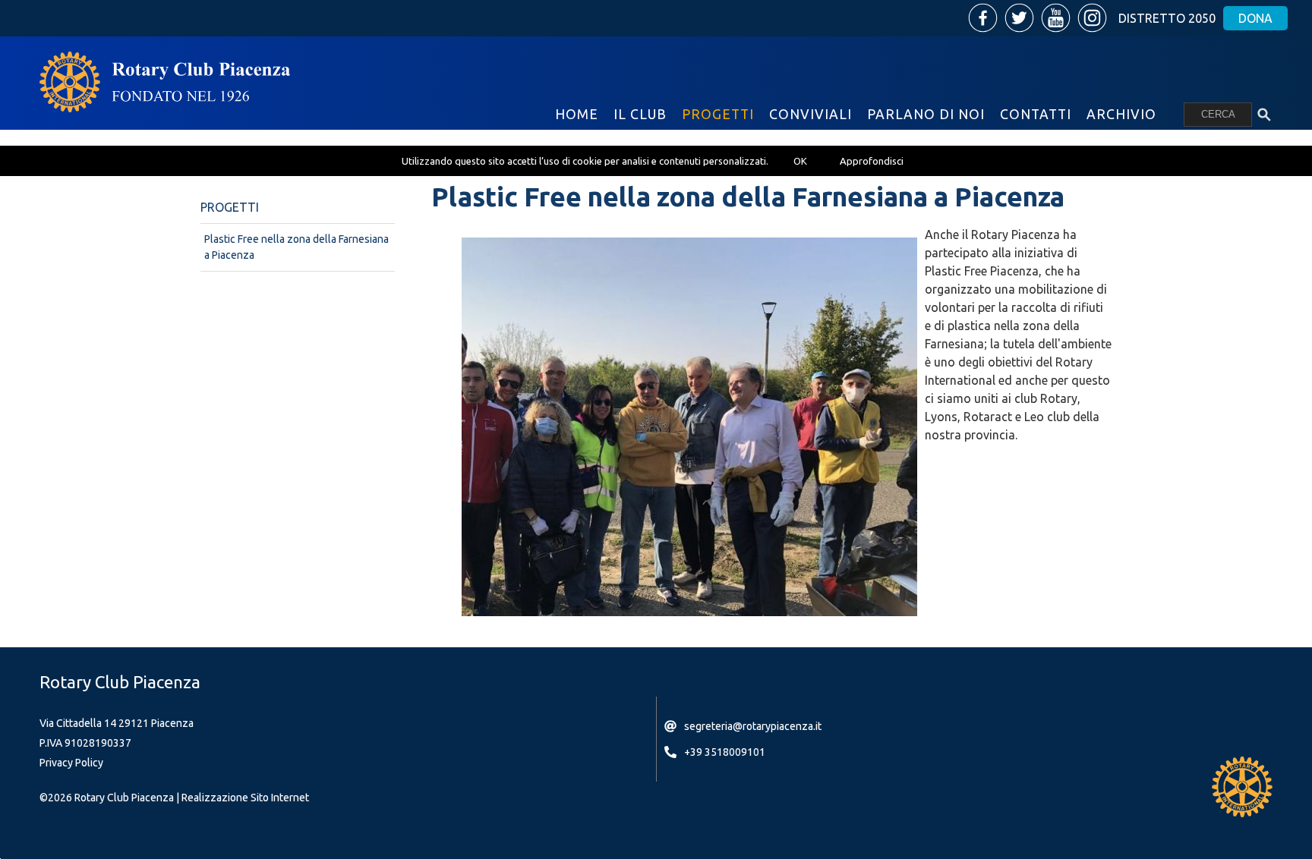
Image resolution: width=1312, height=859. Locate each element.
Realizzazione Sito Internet (245, 797)
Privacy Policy (71, 763)
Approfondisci (872, 161)
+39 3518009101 (724, 752)
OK (800, 161)
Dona (1255, 18)
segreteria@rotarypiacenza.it (753, 726)
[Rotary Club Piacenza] (164, 82)
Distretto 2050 (1167, 18)
